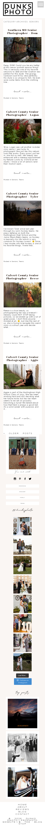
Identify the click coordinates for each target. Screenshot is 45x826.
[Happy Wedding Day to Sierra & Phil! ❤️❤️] (22, 546)
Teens (21, 98)
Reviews (22, 809)
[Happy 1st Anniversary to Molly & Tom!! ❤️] (22, 604)
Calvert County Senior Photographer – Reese (22, 277)
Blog (22, 812)
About (23, 807)
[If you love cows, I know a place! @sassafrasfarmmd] (22, 662)
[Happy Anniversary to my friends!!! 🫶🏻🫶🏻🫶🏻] (22, 643)
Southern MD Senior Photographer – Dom (22, 31)
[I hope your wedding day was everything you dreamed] (22, 526)
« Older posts (18, 433)
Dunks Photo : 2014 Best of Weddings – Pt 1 (22, 709)
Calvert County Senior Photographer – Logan (22, 113)
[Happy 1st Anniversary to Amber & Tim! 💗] (22, 584)
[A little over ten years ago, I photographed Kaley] (22, 623)
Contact (22, 814)
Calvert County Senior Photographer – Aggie (22, 358)
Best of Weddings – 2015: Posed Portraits (22, 777)
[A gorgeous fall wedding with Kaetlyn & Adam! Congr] (22, 565)
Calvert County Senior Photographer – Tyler (22, 195)
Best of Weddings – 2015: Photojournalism (22, 743)
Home (22, 805)
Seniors (15, 98)
